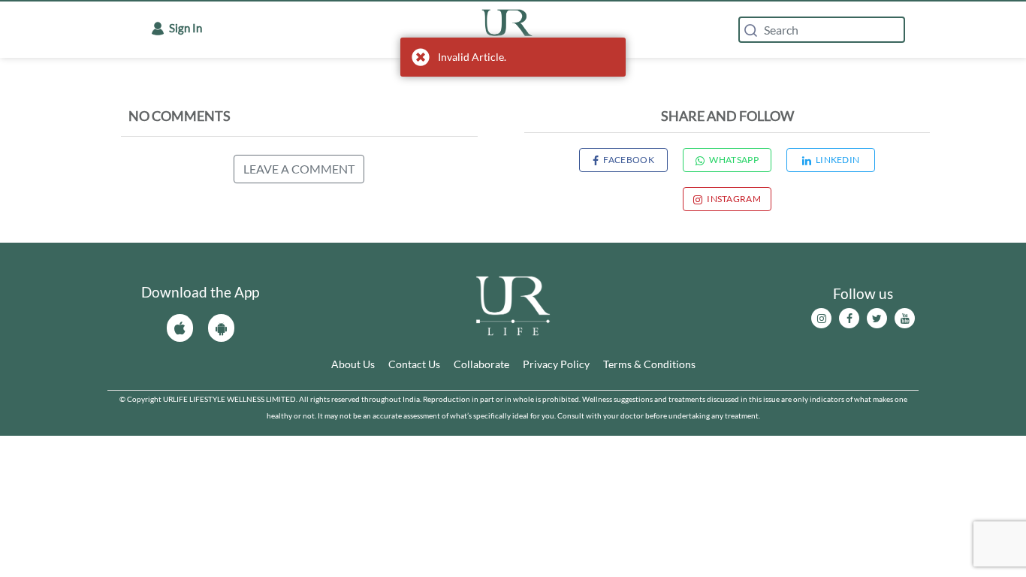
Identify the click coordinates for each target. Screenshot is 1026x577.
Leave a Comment (299, 169)
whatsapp (733, 159)
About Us (353, 364)
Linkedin (837, 159)
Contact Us (414, 364)
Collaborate (481, 364)
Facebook (628, 159)
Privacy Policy (556, 364)
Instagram (734, 198)
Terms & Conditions (649, 364)
